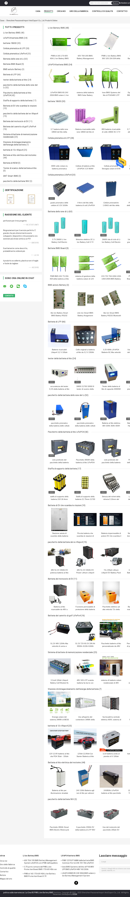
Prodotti (48, 11)
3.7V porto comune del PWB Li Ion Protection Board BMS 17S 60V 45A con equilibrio (40, 868)
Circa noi (61, 11)
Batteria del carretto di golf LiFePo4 (19, 126)
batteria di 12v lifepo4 (13, 150)
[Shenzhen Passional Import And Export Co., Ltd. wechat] (20, 286)
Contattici (122, 11)
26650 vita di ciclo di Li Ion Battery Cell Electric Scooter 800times (111, 242)
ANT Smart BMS (10, 176)
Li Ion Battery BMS (11, 33)
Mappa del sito (6, 879)
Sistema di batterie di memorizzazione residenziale (70, 652)
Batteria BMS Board (12, 64)
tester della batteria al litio (15, 80)
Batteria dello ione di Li (13, 59)
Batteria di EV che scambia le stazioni (20, 106)
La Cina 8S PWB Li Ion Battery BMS (39, 893)
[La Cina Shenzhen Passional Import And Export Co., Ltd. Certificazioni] (10, 199)
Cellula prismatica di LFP (14, 48)
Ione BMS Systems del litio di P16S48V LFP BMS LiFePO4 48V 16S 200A (78, 868)
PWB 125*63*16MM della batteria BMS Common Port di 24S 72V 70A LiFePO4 (78, 861)
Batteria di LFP (10, 74)
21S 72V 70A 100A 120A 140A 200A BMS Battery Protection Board (111, 279)
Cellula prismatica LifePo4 (15, 53)
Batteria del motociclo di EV (15, 121)
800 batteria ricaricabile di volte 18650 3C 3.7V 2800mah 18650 (111, 132)
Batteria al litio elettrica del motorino (19, 155)
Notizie (3, 875)
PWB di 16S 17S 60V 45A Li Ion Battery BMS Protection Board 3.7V (59, 58)
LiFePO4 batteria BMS (13, 38)
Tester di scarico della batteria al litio (20, 168)
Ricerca (115, 3)
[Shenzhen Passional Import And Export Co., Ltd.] (14, 11)
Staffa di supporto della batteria (17, 100)
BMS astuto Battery (12, 69)
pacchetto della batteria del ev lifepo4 (20, 113)
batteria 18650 (10, 43)
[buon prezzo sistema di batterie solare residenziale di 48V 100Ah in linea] (111, 666)
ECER (75, 894)
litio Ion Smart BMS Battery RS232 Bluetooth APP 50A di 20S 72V (111, 315)
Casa (38, 11)
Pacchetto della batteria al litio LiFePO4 (66, 432)
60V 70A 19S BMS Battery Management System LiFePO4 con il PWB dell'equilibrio (41, 861)
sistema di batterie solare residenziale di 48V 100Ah (111, 683)
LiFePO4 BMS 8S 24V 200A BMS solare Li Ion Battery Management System (78, 874)
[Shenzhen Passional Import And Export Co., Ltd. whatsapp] (13, 286)
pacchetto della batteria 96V (16, 181)
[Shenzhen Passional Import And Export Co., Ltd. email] (6, 286)
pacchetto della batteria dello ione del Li (66, 395)
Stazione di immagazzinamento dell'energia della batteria (17, 143)
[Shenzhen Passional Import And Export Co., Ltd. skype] (26, 286)
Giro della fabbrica (78, 11)
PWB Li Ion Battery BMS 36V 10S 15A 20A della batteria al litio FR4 (111, 58)
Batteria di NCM (10, 163)
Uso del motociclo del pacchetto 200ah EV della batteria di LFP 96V (111, 829)
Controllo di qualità (102, 11)
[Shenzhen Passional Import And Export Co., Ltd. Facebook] (6, 3)
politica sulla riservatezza (13, 893)
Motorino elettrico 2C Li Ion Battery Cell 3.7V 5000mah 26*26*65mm (85, 242)
